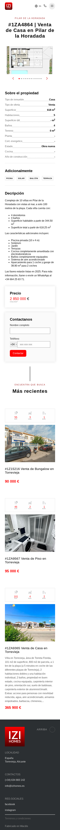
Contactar (18, 353)
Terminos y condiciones (18, 818)
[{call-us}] (45, 6)
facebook (10, 804)
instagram (10, 810)
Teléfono (14, 338)
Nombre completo (19, 325)
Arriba (42, 729)
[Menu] (52, 6)
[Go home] (8, 6)
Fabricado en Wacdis (16, 826)
